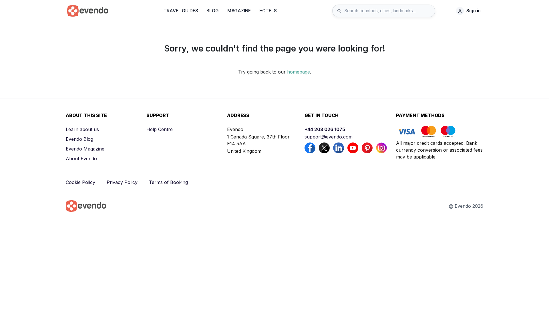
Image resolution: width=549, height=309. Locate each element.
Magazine (239, 10)
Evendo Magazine (85, 149)
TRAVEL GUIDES (181, 10)
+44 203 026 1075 (325, 129)
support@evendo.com (329, 137)
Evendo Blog (79, 139)
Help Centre (159, 129)
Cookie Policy (80, 182)
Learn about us (82, 129)
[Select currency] (447, 11)
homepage (298, 72)
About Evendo (81, 158)
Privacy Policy (122, 182)
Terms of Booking (168, 182)
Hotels (268, 10)
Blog (212, 10)
